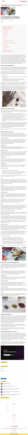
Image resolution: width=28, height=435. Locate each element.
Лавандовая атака (5, 34)
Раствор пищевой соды (6, 46)
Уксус (4, 44)
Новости (14, 422)
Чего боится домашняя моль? (7, 28)
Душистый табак (5, 31)
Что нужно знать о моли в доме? (7, 26)
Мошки (8, 411)
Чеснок (4, 39)
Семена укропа (5, 33)
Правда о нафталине (6, 41)
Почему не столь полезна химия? (7, 27)
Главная (14, 416)
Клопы (7, 406)
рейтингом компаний (9, 341)
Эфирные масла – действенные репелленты (8, 40)
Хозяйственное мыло (6, 32)
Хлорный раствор (5, 45)
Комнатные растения (6, 38)
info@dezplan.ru (14, 430)
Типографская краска (6, 47)
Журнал (14, 421)
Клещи (8, 407)
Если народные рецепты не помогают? (8, 51)
